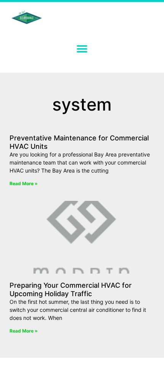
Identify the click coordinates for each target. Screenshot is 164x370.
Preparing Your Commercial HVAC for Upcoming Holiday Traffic (71, 289)
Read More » (24, 183)
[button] (82, 48)
